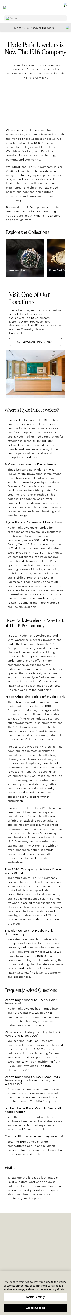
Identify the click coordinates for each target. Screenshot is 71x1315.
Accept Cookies (35, 1308)
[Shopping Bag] (65, 7)
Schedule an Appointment (35, 342)
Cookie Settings (35, 1297)
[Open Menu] (5, 7)
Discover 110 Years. (42, 27)
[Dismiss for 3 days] (66, 27)
